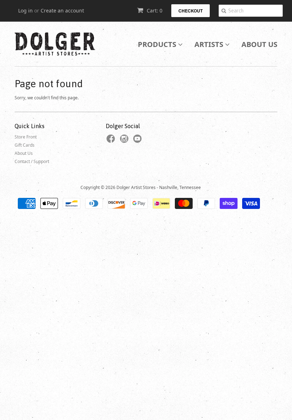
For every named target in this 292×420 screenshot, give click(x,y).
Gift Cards (25, 145)
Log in (25, 10)
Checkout (190, 10)
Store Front (26, 137)
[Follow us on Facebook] (111, 141)
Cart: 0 (153, 10)
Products (158, 44)
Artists (209, 44)
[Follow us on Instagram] (125, 141)
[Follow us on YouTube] (138, 141)
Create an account (62, 10)
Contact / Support (32, 161)
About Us (259, 44)
